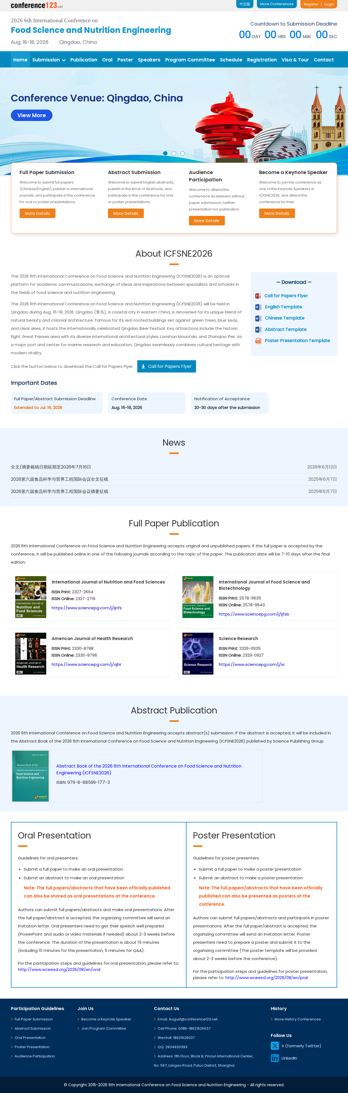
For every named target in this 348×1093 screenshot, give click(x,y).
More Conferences (277, 4)
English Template (283, 307)
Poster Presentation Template (297, 340)
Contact (324, 60)
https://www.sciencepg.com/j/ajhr (86, 664)
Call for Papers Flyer (286, 296)
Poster (125, 60)
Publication (83, 60)
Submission (46, 60)
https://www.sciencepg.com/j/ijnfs (87, 608)
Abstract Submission (33, 1028)
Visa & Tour (295, 60)
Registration (262, 60)
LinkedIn (289, 1058)
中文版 (245, 4)
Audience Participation (35, 1056)
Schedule (231, 60)
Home (20, 60)
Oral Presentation (30, 1037)
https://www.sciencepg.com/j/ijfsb (254, 614)
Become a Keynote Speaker (106, 1019)
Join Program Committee (103, 1028)
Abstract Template (286, 329)
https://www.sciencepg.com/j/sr (252, 664)
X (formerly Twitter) (301, 1046)
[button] (165, 153)
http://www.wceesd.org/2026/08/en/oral (59, 969)
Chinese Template (284, 318)
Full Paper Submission (34, 1019)
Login (329, 4)
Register (311, 4)
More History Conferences (298, 1019)
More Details (37, 213)
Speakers (149, 60)
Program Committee (190, 60)
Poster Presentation (32, 1046)
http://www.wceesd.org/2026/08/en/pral (266, 977)
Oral (107, 60)
